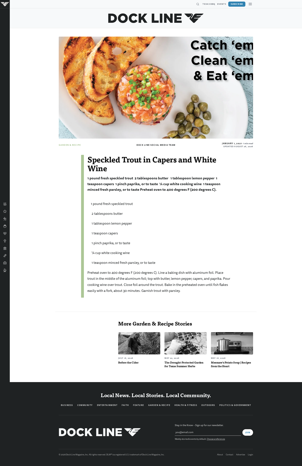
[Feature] (5, 211)
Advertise (240, 454)
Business (67, 405)
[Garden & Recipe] (5, 226)
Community (85, 405)
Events (221, 4)
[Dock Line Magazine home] (156, 18)
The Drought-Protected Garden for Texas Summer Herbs (183, 364)
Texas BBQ (209, 4)
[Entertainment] (5, 255)
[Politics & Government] (5, 248)
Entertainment (107, 405)
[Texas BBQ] (5, 270)
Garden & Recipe (70, 145)
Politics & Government (235, 405)
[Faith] (5, 240)
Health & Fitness (185, 405)
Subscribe (237, 4)
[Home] (5, 4)
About (220, 454)
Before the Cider (128, 362)
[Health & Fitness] (5, 233)
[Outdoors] (5, 218)
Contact (229, 454)
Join (247, 432)
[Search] (197, 4)
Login (250, 454)
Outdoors (208, 405)
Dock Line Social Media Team (155, 145)
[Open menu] (250, 4)
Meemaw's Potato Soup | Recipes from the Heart (231, 364)
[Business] (5, 262)
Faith (125, 405)
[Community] (5, 204)
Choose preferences (216, 439)
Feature (138, 405)
